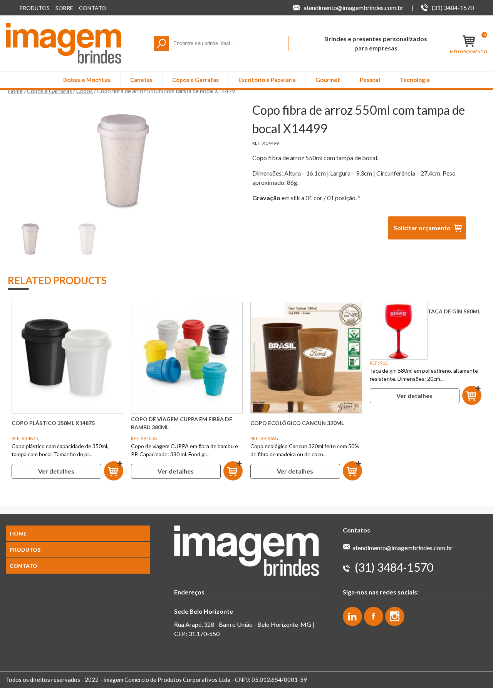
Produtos (34, 8)
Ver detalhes (56, 471)
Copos (84, 90)
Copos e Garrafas (195, 79)
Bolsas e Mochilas (87, 79)
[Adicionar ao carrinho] (113, 471)
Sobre (64, 8)
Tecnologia (415, 79)
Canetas (141, 79)
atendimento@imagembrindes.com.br (402, 547)
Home (15, 90)
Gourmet (327, 79)
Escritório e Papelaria (267, 79)
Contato (92, 8)
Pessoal (370, 79)
